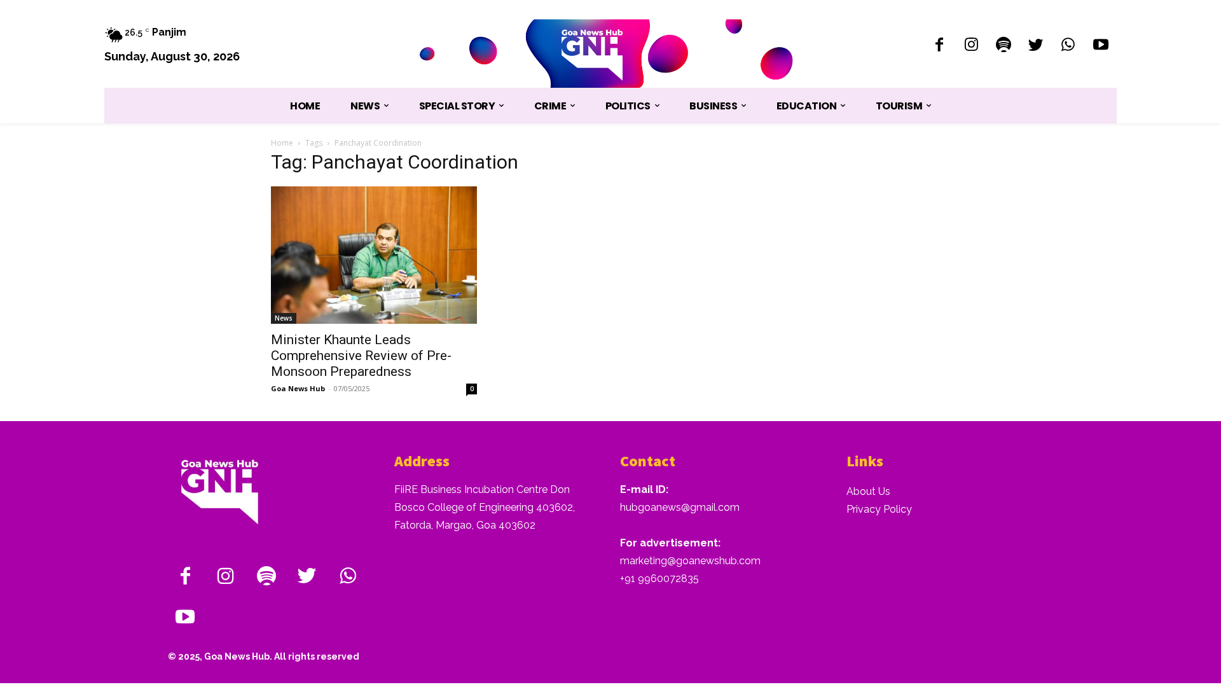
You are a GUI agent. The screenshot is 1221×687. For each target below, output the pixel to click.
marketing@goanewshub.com (690, 561)
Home (282, 142)
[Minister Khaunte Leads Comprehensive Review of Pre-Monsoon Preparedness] (374, 255)
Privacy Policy (879, 509)
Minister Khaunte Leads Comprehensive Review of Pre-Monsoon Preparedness (361, 355)
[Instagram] (971, 46)
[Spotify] (1004, 46)
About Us (868, 491)
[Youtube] (1100, 46)
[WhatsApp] (1068, 46)
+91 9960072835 (659, 578)
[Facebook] (939, 46)
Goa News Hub (298, 388)
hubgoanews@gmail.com (680, 507)
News (284, 318)
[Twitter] (1036, 46)
